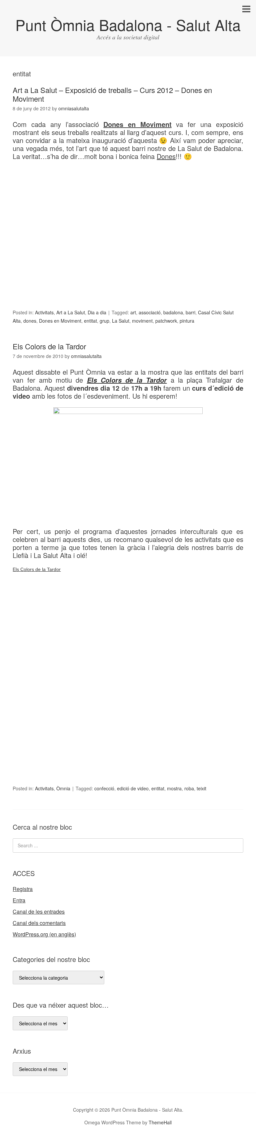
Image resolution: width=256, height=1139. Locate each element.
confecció (104, 788)
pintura (187, 320)
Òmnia (63, 788)
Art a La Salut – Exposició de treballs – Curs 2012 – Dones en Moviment (112, 94)
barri (190, 312)
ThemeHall (160, 1122)
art (133, 312)
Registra (23, 889)
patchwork (166, 320)
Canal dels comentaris (39, 923)
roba (189, 788)
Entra (19, 900)
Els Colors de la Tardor (49, 346)
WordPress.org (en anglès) (44, 934)
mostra (174, 788)
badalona (173, 312)
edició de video (133, 788)
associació (150, 312)
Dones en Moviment (60, 320)
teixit (201, 788)
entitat (90, 320)
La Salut (120, 320)
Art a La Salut (70, 312)
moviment (142, 320)
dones (29, 320)
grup (104, 320)
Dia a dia (97, 312)
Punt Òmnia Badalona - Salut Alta (128, 24)
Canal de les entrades (39, 911)
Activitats (44, 312)
